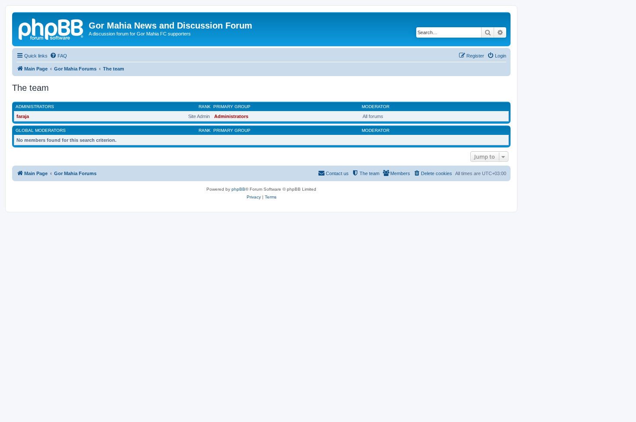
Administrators (35, 106)
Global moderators (41, 130)
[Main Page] (51, 28)
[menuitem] (58, 56)
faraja (22, 116)
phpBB (238, 189)
